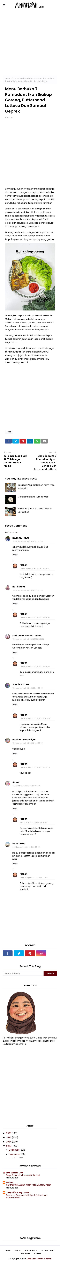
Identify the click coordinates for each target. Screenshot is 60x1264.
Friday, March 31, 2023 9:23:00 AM (26, 786)
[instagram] (41, 953)
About (18, 1250)
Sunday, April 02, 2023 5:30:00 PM (26, 847)
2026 (9, 1133)
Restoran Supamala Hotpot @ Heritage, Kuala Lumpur (26, 1196)
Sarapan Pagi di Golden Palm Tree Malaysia (36, 486)
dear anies (18, 843)
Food (14, 78)
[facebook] (8, 953)
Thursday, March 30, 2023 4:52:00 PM (28, 743)
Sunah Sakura (20, 684)
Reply (15, 555)
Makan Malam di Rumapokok (33, 496)
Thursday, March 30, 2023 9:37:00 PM (35, 767)
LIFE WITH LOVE (14, 1172)
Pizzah (10, 117)
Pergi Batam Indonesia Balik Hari (23, 1175)
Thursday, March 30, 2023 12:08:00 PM (28, 639)
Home (7, 78)
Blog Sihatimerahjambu (39, 1258)
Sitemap (37, 1253)
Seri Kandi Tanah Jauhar (27, 635)
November (15, 1154)
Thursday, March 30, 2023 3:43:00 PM (28, 688)
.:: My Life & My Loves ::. (19, 1192)
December (15, 1149)
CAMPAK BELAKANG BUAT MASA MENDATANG (28, 1185)
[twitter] (19, 953)
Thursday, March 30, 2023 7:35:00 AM (28, 541)
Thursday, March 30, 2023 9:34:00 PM (35, 568)
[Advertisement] (30, 45)
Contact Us (31, 1250)
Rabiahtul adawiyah (24, 739)
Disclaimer (25, 1253)
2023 (9, 1145)
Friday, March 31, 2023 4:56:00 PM (33, 822)
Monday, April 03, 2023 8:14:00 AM (33, 877)
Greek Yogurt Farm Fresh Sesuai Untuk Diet (35, 510)
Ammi (15, 782)
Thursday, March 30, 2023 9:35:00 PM (35, 617)
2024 (9, 1141)
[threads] (52, 953)
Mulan (9, 1182)
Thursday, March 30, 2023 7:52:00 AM (28, 590)
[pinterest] (30, 953)
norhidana (18, 586)
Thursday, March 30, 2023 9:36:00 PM (35, 718)
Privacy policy (47, 1250)
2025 (9, 1137)
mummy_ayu (20, 538)
